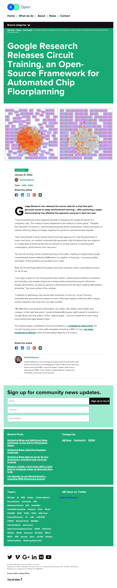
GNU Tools (43, 513)
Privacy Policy (13, 573)
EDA (27, 505)
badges (30, 497)
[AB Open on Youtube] (48, 558)
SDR (16, 536)
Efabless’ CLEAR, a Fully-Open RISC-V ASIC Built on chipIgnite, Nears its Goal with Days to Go (30, 469)
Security (24, 536)
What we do (26, 16)
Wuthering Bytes (14, 540)
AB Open (67, 440)
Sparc (32, 536)
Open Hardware (13, 525)
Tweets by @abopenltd (68, 497)
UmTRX (40, 536)
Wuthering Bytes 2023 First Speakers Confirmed (26, 451)
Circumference (13, 501)
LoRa (32, 517)
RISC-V (48, 533)
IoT (26, 517)
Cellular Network (43, 497)
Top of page (13, 579)
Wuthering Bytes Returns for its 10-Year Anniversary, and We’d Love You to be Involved (27, 460)
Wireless (49, 536)
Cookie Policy (24, 573)
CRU (35, 501)
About (41, 16)
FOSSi (30, 185)
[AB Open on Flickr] (41, 558)
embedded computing (16, 509)
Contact (65, 16)
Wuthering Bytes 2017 (32, 540)
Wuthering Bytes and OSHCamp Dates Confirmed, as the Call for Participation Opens (27, 443)
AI (18, 497)
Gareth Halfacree (27, 180)
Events (47, 509)
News (52, 16)
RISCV (10, 536)
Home (11, 16)
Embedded (35, 505)
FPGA (33, 513)
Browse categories (16, 25)
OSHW (19, 533)
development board (15, 505)
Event (40, 509)
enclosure (32, 509)
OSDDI (91, 440)
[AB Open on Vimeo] (17, 558)
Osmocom (28, 533)
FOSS (24, 185)
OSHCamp (46, 529)
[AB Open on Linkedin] (34, 558)
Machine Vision (22, 521)
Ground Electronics (15, 517)
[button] (16, 196)
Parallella (39, 533)
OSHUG (10, 533)
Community (20, 170)
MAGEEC (35, 521)
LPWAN (10, 521)
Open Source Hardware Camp (19, 529)
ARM (23, 497)
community (26, 501)
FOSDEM (11, 513)
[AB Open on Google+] (26, 558)
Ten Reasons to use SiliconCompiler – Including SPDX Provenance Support (27, 477)
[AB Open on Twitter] (9, 558)
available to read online (81, 325)
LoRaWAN (40, 517)
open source (28, 525)
